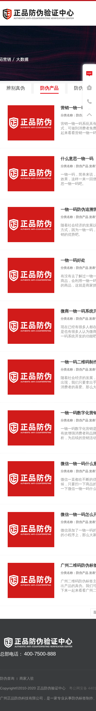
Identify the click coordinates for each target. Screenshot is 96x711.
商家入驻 (26, 678)
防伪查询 (7, 678)
